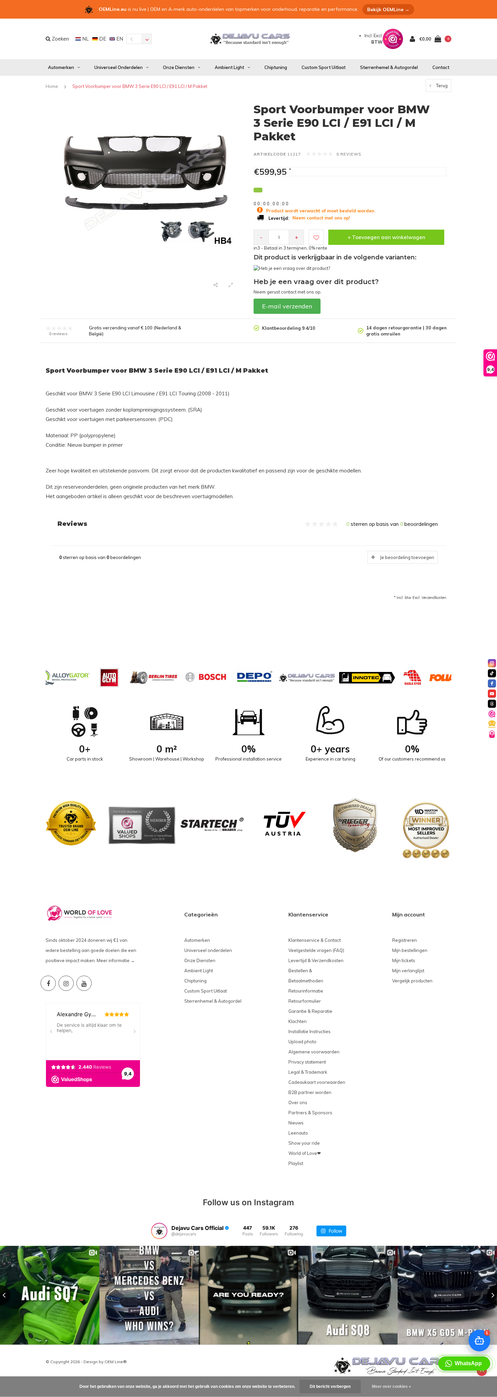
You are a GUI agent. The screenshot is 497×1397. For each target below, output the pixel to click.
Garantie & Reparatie (310, 1011)
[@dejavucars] (159, 1231)
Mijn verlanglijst (408, 970)
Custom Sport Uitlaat (324, 67)
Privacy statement (307, 1062)
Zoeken (59, 39)
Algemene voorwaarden (313, 1051)
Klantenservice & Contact (314, 940)
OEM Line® (115, 1361)
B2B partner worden (309, 1092)
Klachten (297, 1021)
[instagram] (492, 663)
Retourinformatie (305, 991)
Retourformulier (304, 1001)
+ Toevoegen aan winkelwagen (386, 237)
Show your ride (304, 1143)
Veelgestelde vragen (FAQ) (316, 950)
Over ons (297, 1102)
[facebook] (492, 683)
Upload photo (302, 1041)
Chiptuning (275, 67)
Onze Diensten (178, 67)
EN (119, 39)
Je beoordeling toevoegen (407, 557)
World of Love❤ (304, 1153)
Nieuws (296, 1122)
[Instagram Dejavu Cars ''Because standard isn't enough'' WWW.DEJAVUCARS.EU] (66, 983)
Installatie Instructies (309, 1031)
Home (52, 86)
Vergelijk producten (412, 980)
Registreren (404, 940)
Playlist (295, 1163)
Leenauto (298, 1133)
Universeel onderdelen (118, 67)
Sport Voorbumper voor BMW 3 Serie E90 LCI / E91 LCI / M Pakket (139, 86)
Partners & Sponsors (310, 1112)
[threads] (492, 704)
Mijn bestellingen (409, 950)
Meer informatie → (116, 960)
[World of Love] (492, 734)
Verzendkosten (434, 597)
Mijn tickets (403, 960)
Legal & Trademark (307, 1072)
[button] (464, 1363)
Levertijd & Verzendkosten (316, 960)
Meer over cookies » (391, 1386)
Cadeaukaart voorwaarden (316, 1082)
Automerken (61, 67)
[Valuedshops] (492, 714)
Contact (440, 67)
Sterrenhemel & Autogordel (389, 67)
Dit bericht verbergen (330, 1386)
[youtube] (492, 694)
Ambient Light (229, 67)
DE (102, 39)
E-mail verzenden (287, 306)
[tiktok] (492, 673)
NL (85, 39)
